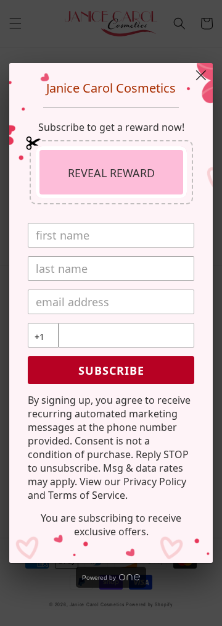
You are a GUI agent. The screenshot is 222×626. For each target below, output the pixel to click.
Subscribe (111, 370)
